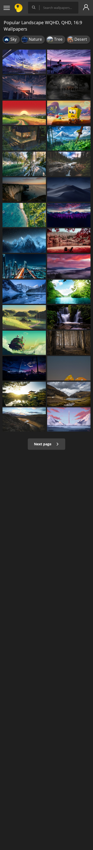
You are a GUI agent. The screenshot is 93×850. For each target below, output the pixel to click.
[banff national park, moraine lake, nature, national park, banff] (24, 292)
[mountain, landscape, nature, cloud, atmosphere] (69, 266)
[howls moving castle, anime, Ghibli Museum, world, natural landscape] (24, 343)
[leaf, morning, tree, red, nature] (69, 240)
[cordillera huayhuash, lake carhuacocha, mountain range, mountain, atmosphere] (24, 240)
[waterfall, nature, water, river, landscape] (69, 317)
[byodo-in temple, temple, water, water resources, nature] (24, 394)
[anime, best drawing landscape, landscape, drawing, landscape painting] (69, 419)
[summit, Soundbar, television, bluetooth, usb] (69, 394)
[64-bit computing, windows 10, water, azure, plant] (24, 215)
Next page (43, 444)
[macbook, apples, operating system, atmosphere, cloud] (69, 189)
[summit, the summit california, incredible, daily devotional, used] (24, 419)
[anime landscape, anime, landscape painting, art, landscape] (69, 62)
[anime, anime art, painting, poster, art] (69, 138)
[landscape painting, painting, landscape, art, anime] (24, 317)
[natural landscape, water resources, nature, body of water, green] (69, 292)
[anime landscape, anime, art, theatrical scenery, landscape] (24, 87)
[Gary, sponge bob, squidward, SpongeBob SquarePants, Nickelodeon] (69, 113)
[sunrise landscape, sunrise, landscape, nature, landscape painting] (24, 113)
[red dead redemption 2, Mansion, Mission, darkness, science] (69, 87)
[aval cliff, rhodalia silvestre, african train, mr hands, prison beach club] (24, 189)
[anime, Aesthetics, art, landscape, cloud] (24, 368)
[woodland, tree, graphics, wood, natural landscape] (69, 343)
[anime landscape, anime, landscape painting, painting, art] (24, 62)
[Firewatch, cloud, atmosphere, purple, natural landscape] (69, 215)
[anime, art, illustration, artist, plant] (24, 138)
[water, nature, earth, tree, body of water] (24, 164)
